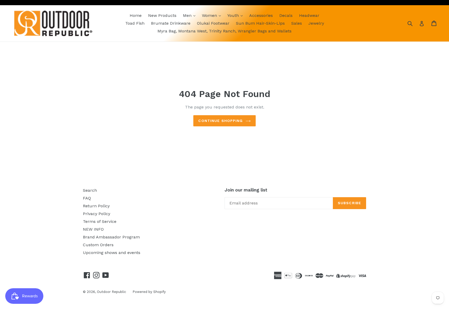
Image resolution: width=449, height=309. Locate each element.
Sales (296, 23)
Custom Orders (98, 244)
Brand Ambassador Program (111, 237)
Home (136, 15)
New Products (162, 15)
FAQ (87, 198)
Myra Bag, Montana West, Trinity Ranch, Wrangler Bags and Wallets (224, 31)
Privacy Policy (96, 213)
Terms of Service (99, 221)
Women (210, 15)
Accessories (261, 15)
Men (188, 15)
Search (90, 190)
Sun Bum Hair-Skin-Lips (260, 23)
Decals (286, 15)
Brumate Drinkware (170, 23)
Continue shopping (220, 121)
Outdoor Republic (111, 292)
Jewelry (316, 23)
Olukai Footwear (213, 23)
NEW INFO (93, 229)
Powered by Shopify (149, 292)
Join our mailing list (245, 190)
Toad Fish (134, 23)
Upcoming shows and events (111, 252)
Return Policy (96, 205)
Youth (233, 15)
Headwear (309, 15)
